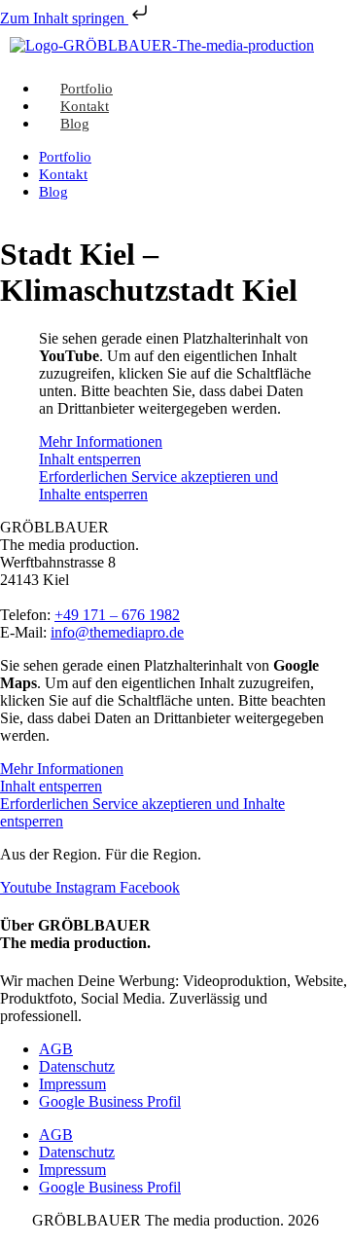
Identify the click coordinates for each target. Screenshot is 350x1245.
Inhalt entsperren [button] (90, 459)
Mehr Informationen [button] (100, 441)
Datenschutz (77, 1066)
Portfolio (65, 157)
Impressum (72, 1084)
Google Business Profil (110, 1101)
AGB (56, 1049)
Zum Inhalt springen (64, 18)
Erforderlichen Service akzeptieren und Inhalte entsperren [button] (158, 485)
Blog (74, 123)
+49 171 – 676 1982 (117, 614)
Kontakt (63, 174)
